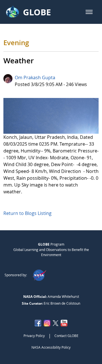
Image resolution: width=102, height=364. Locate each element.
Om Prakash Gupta (35, 77)
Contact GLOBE (66, 335)
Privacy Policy (34, 335)
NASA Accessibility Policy (51, 347)
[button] (89, 11)
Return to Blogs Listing (27, 213)
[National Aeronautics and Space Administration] (39, 275)
